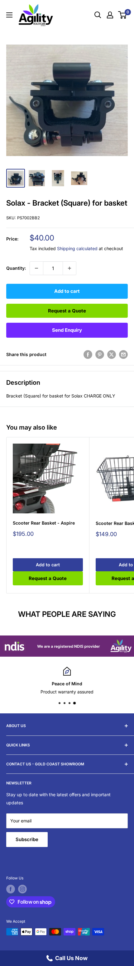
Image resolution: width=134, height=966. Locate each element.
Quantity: (16, 268)
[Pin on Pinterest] (99, 354)
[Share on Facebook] (88, 354)
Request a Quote (67, 311)
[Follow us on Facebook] (10, 889)
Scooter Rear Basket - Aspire (44, 523)
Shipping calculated (77, 248)
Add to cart (67, 291)
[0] (123, 15)
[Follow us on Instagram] (22, 889)
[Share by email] (123, 354)
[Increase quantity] (69, 268)
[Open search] (97, 15)
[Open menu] (9, 14)
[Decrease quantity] (36, 268)
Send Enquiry (67, 330)
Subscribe (27, 839)
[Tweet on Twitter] (111, 354)
